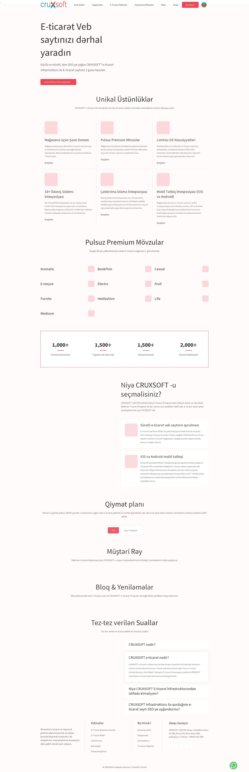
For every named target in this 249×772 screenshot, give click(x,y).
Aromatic (47, 269)
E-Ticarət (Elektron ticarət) (103, 730)
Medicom (47, 313)
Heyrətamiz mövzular (144, 5)
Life (157, 298)
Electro (103, 283)
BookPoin (105, 269)
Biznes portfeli (144, 730)
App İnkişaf (96, 746)
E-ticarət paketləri (118, 5)
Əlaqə (175, 5)
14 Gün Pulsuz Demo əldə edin (57, 82)
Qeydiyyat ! (190, 5)
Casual (160, 269)
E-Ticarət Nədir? (98, 735)
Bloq (163, 5)
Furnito (46, 298)
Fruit (158, 283)
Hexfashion (106, 298)
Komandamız (144, 740)
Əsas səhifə (79, 5)
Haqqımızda (97, 5)
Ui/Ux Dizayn (96, 740)
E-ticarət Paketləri (146, 746)
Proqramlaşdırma (99, 751)
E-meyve (46, 283)
